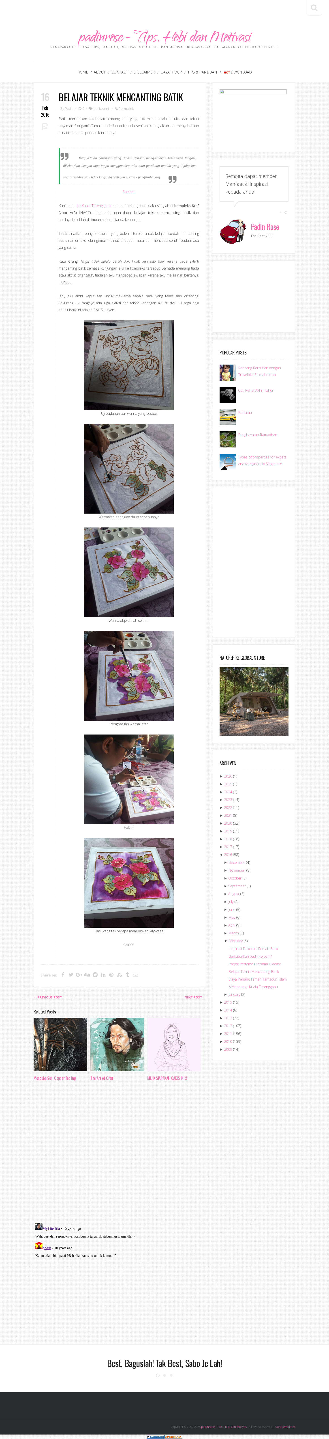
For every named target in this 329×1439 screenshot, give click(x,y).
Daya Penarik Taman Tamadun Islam (258, 979)
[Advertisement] (164, 10)
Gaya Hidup (171, 72)
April (231, 925)
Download (241, 72)
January (234, 994)
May (231, 917)
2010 (228, 1041)
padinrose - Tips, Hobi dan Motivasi (164, 39)
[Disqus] (120, 1153)
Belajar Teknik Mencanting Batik (121, 97)
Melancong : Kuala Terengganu (253, 986)
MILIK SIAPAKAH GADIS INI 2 (167, 1078)
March (233, 933)
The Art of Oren (101, 1078)
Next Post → (195, 997)
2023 (228, 799)
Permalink (126, 108)
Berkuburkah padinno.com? (250, 956)
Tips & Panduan (202, 72)
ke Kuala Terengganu (94, 205)
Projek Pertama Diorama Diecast (255, 963)
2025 (228, 784)
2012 (228, 1025)
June (231, 909)
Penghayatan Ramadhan (257, 434)
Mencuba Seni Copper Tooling (55, 1078)
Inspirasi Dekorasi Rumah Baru (253, 948)
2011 (228, 1033)
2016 (228, 854)
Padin (69, 108)
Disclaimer (144, 72)
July (230, 901)
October (234, 878)
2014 (228, 1010)
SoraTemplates (285, 1427)
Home (82, 72)
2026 (228, 776)
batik (97, 108)
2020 (228, 823)
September (237, 886)
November (236, 870)
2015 (228, 1002)
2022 (228, 807)
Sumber (129, 191)
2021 (228, 815)
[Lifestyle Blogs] (155, 1436)
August (233, 893)
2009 (228, 1049)
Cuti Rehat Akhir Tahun (256, 390)
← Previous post (48, 997)
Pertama (245, 412)
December (236, 862)
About (100, 72)
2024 (228, 791)
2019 (228, 831)
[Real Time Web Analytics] (173, 1436)
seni (105, 108)
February (235, 940)
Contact (119, 72)
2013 (228, 1018)
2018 (228, 838)
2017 (228, 846)
